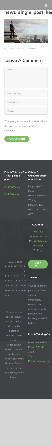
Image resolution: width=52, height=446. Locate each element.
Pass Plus (38, 231)
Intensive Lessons (37, 236)
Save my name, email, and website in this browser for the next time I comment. (25, 126)
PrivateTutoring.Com (39, 361)
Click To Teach (12, 187)
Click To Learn (11, 194)
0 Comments (31, 48)
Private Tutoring (38, 240)
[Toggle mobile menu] (46, 5)
